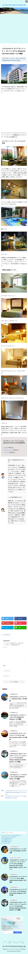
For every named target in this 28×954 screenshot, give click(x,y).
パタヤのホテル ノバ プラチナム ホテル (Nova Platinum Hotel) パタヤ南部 (18, 777)
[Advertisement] (14, 29)
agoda (5, 447)
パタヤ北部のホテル (6, 839)
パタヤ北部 (9, 942)
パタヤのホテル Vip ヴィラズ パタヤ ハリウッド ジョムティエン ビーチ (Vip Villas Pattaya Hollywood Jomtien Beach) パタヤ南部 (18, 758)
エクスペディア (8, 450)
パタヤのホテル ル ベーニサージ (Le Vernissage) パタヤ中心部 (18, 850)
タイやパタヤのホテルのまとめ (14, 5)
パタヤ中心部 (15, 942)
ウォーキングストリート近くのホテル (11, 835)
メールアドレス (7, 670)
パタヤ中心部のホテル (7, 838)
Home (5, 941)
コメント (5, 647)
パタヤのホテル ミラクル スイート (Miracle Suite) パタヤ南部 (18, 699)
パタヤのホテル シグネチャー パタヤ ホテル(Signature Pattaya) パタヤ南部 (17, 717)
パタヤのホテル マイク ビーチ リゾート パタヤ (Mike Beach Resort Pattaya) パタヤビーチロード (16, 792)
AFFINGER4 (18, 951)
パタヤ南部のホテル (6, 634)
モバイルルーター (5, 843)
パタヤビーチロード (12, 941)
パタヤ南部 (22, 942)
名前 (4, 665)
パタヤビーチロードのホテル (8, 836)
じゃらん (6, 452)
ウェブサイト (6, 676)
